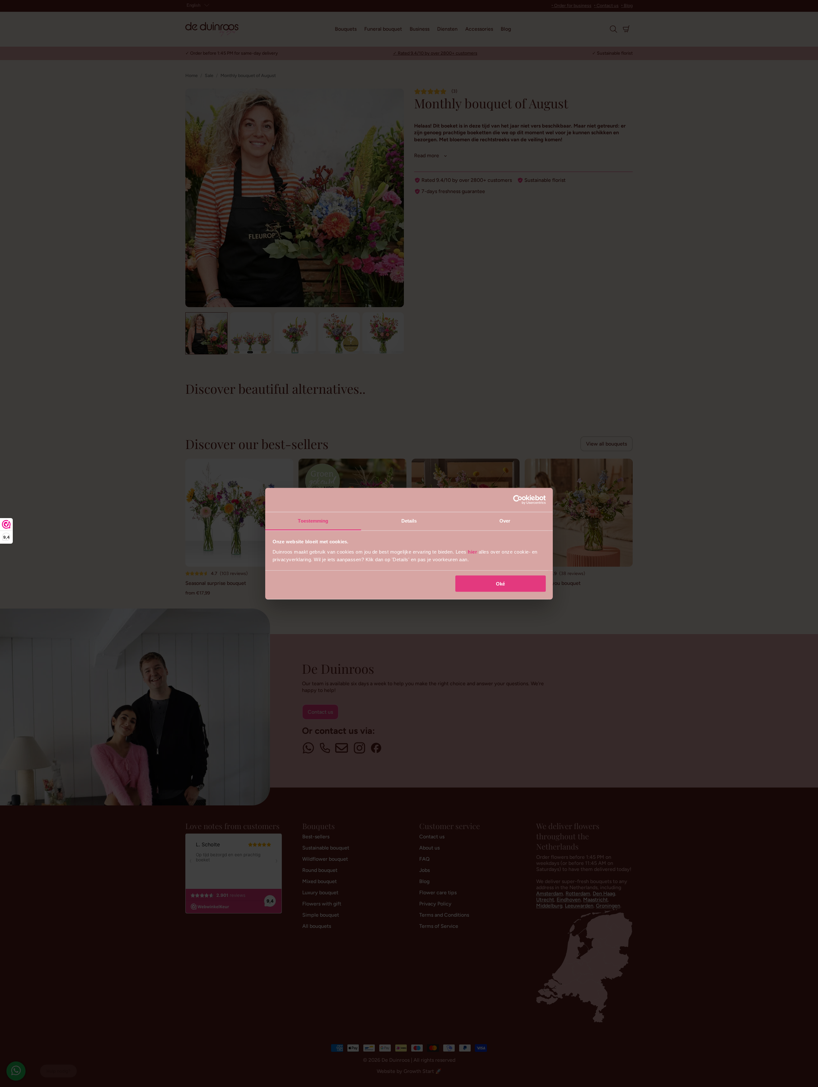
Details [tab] (409, 520)
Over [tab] (504, 520)
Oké (500, 583)
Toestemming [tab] (313, 520)
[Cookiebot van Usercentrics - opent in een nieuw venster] (518, 500)
